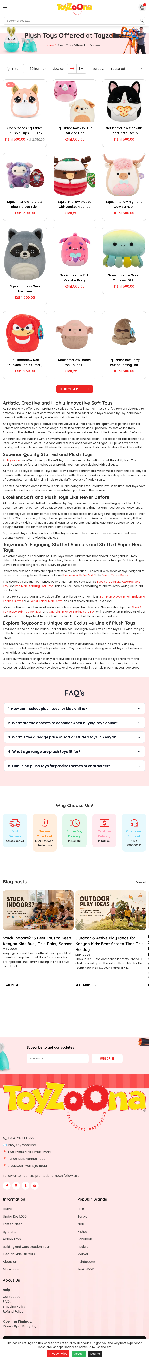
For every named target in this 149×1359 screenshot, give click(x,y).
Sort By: (98, 69)
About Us (10, 1261)
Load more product (74, 389)
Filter (16, 69)
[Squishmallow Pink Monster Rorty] (74, 248)
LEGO (81, 1209)
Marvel (82, 1254)
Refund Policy (13, 1311)
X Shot (82, 1231)
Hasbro (82, 1246)
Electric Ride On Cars (19, 1254)
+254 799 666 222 (21, 1138)
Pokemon (84, 1239)
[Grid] (72, 68)
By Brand (9, 1231)
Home (7, 1209)
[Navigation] (5, 7)
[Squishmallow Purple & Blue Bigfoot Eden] (25, 175)
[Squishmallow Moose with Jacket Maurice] (74, 175)
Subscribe (107, 1058)
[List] (81, 68)
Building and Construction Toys (26, 1246)
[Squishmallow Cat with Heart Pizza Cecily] (124, 101)
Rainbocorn (86, 1261)
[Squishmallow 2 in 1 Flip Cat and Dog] (74, 101)
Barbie (82, 1216)
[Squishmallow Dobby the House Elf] (74, 333)
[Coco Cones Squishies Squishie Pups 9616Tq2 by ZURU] (25, 101)
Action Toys (12, 1239)
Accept (78, 1353)
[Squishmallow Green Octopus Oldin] (124, 248)
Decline (95, 1353)
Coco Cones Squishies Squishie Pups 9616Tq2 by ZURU (25, 133)
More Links (11, 1269)
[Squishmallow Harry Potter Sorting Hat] (124, 333)
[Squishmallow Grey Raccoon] (25, 254)
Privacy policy (58, 1353)
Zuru (80, 1224)
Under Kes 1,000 (15, 1216)
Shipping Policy (14, 1306)
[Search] (142, 21)
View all (141, 882)
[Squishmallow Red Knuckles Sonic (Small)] (25, 333)
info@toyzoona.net (22, 1145)
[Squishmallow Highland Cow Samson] (124, 175)
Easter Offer (12, 1224)
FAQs (7, 1301)
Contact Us (11, 1296)
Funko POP (85, 1269)
